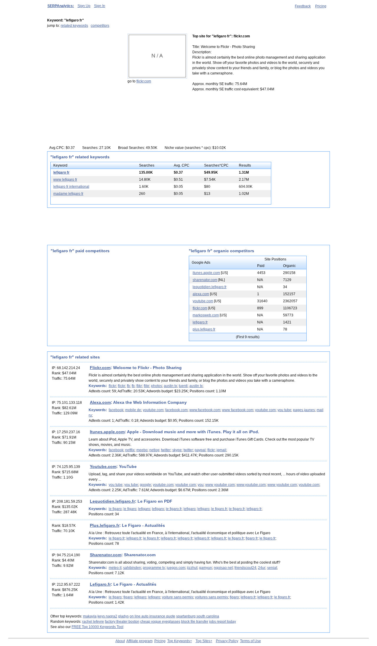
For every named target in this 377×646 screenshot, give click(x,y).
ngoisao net (223, 568)
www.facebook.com (204, 410)
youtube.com (203, 301)
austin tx (170, 386)
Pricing (320, 6)
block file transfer (194, 622)
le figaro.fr (174, 509)
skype (177, 450)
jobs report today (222, 622)
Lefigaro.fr (100, 584)
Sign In (99, 6)
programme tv (154, 568)
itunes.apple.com (206, 273)
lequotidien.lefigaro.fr (209, 287)
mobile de (133, 410)
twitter (166, 450)
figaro (128, 597)
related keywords (74, 26)
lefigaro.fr (200, 322)
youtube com (265, 410)
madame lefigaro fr (68, 194)
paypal (200, 450)
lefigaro (144, 509)
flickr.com (143, 81)
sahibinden (132, 568)
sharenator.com (205, 280)
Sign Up (83, 6)
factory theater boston (122, 622)
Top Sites (203, 641)
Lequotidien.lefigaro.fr (112, 501)
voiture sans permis (177, 597)
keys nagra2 (107, 616)
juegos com (176, 568)
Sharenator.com (105, 554)
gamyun (205, 568)
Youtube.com (103, 466)
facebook (116, 410)
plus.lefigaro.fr (204, 329)
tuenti (183, 386)
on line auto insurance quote (152, 616)
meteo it (115, 568)
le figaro (115, 509)
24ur (261, 568)
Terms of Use (250, 641)
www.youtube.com (251, 485)
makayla (90, 616)
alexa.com (201, 294)
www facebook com (237, 410)
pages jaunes (304, 410)
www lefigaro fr (65, 179)
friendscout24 (245, 568)
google (145, 485)
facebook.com (176, 410)
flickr (112, 386)
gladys (123, 616)
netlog (154, 450)
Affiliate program (139, 641)
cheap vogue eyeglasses (160, 622)
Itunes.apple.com (107, 431)
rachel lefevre (93, 622)
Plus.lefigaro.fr (104, 525)
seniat (272, 568)
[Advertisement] (84, 70)
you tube (284, 410)
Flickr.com (100, 367)
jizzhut (192, 568)
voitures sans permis (211, 597)
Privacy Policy (227, 641)
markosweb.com (206, 315)
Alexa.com (100, 402)
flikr (139, 386)
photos (156, 386)
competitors (100, 26)
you (201, 485)
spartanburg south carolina (197, 616)
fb (128, 386)
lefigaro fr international (71, 187)
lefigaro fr (61, 172)
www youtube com (220, 485)
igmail (221, 450)
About (120, 641)
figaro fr (252, 538)
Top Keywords (178, 641)
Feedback (303, 6)
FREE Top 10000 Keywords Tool (97, 627)
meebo (142, 450)
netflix (130, 450)
